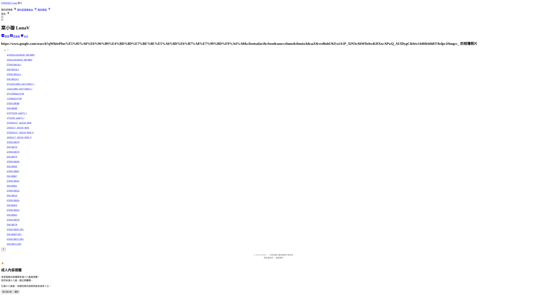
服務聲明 (279, 258)
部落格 (17, 36)
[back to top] (3, 249)
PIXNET (263, 255)
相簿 (7, 36)
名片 (26, 36)
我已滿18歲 (7, 292)
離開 (16, 292)
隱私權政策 (268, 258)
